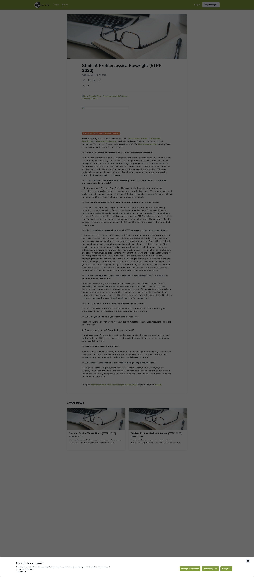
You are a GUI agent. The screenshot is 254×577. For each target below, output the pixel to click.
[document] (127, 567)
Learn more (21, 571)
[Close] (248, 561)
